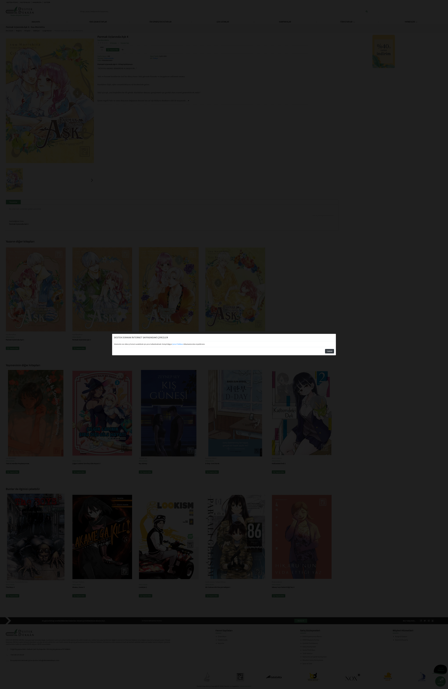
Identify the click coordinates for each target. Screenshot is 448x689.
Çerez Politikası (177, 344)
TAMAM (329, 351)
